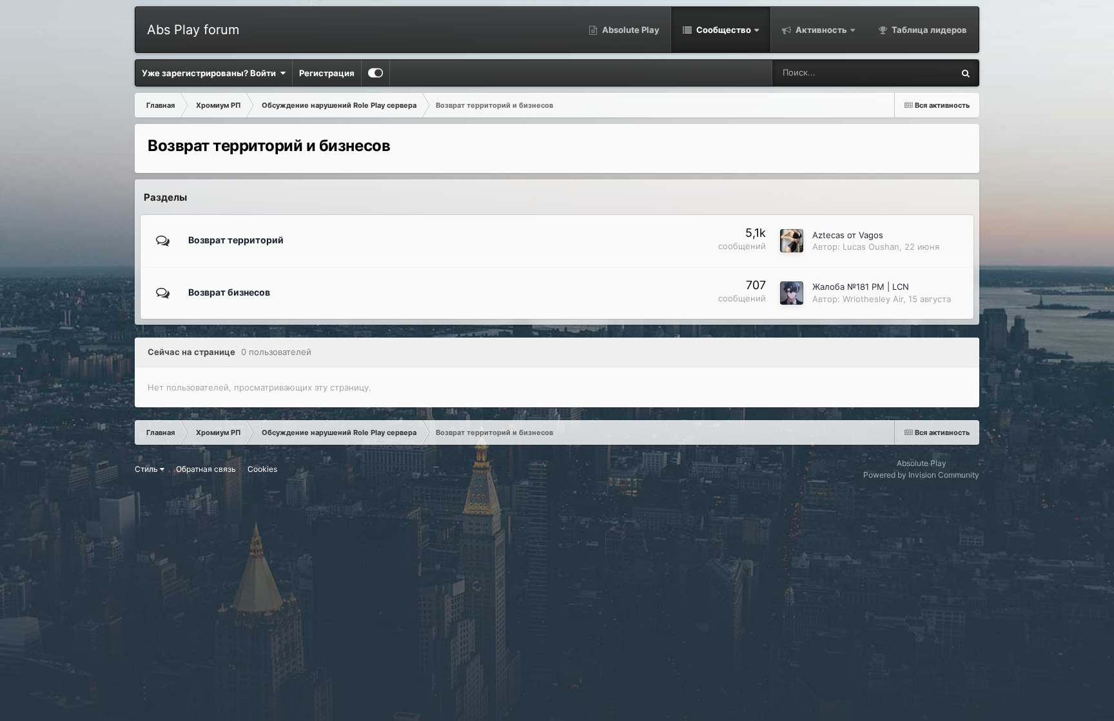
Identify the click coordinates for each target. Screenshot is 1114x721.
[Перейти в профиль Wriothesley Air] (791, 293)
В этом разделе (906, 72)
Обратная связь (206, 469)
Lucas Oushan (871, 246)
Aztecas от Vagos (847, 235)
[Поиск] (966, 73)
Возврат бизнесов (229, 292)
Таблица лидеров (928, 30)
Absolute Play (630, 30)
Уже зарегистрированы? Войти (211, 73)
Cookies (262, 469)
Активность (820, 30)
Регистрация (327, 73)
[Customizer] (375, 73)
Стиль (147, 469)
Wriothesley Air (873, 299)
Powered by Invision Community (921, 475)
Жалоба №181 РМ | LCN (860, 286)
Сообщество (722, 30)
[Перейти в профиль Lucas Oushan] (791, 240)
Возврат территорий (236, 239)
